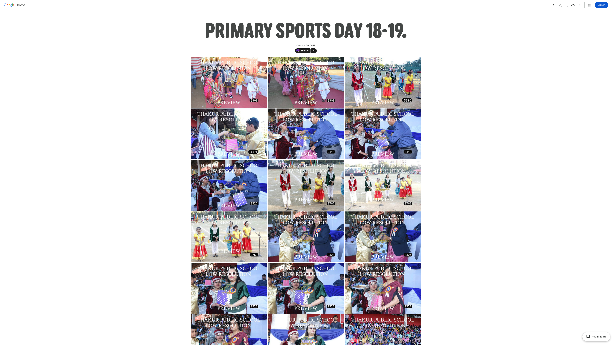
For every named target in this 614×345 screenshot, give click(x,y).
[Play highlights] (554, 5)
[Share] (560, 5)
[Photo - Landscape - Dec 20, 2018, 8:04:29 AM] (383, 185)
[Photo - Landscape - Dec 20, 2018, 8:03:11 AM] (383, 82)
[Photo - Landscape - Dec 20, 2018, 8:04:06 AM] (229, 133)
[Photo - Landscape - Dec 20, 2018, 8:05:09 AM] (383, 288)
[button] (589, 5)
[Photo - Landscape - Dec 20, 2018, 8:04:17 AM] (229, 185)
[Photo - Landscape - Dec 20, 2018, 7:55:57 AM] (306, 82)
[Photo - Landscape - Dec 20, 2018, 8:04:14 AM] (383, 133)
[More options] (579, 5)
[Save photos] (573, 5)
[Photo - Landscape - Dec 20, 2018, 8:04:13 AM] (306, 133)
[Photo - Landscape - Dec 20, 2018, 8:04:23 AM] (306, 185)
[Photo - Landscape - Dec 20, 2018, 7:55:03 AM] (229, 82)
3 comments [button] (598, 336)
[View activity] (566, 5)
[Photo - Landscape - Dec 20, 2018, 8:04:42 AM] (229, 236)
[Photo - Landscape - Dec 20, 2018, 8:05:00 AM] (229, 288)
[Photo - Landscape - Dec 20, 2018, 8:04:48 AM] (306, 236)
